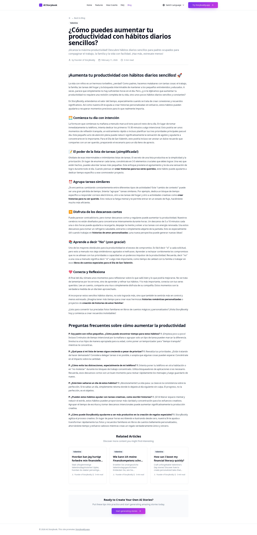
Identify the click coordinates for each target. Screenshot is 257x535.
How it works (112, 5)
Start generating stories (126, 511)
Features (99, 5)
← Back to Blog (78, 18)
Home (89, 5)
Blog (130, 5)
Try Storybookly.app (201, 5)
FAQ (122, 5)
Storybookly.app (82, 529)
